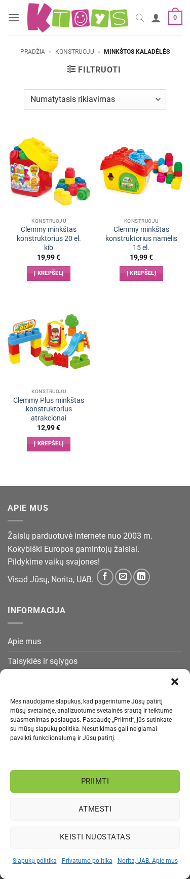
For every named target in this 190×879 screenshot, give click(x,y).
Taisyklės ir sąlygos (43, 661)
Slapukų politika (35, 860)
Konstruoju (74, 51)
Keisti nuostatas (95, 836)
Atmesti (95, 809)
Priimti (95, 781)
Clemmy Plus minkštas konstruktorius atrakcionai (48, 409)
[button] (175, 682)
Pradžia (32, 51)
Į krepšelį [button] (48, 273)
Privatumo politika (87, 860)
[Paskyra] (156, 18)
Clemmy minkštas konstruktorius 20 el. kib (49, 238)
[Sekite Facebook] (105, 577)
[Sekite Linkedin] (141, 577)
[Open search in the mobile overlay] (140, 18)
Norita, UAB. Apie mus (148, 860)
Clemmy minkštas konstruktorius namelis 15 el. (141, 238)
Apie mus (24, 641)
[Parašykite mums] (123, 577)
